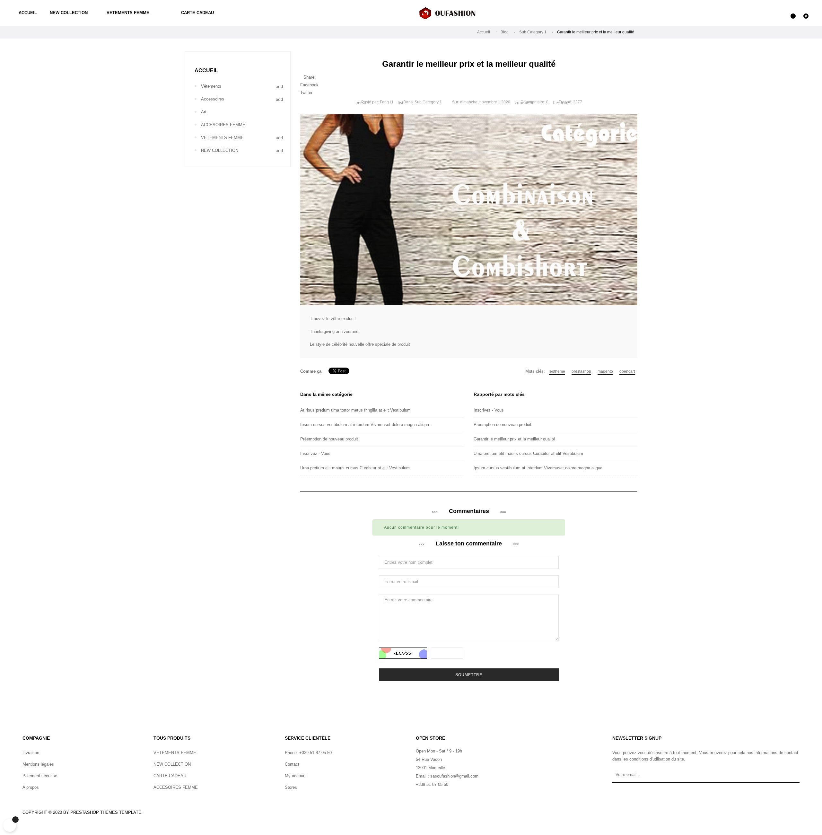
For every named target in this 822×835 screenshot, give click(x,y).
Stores (291, 787)
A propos (30, 787)
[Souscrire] (792, 777)
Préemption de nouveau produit (329, 439)
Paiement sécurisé (39, 775)
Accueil (206, 70)
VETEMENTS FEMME (222, 137)
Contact (292, 764)
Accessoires (212, 99)
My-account (296, 775)
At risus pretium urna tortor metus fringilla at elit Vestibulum (355, 410)
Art (203, 111)
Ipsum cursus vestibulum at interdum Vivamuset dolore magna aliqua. (365, 424)
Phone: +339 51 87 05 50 (308, 752)
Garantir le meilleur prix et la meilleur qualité (514, 439)
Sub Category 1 (428, 102)
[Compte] (777, 13)
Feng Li (386, 102)
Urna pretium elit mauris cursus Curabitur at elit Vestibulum (355, 467)
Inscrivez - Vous (315, 453)
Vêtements (211, 86)
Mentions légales (38, 764)
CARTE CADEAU (169, 775)
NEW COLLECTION (219, 150)
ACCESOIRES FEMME (223, 124)
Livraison (30, 752)
